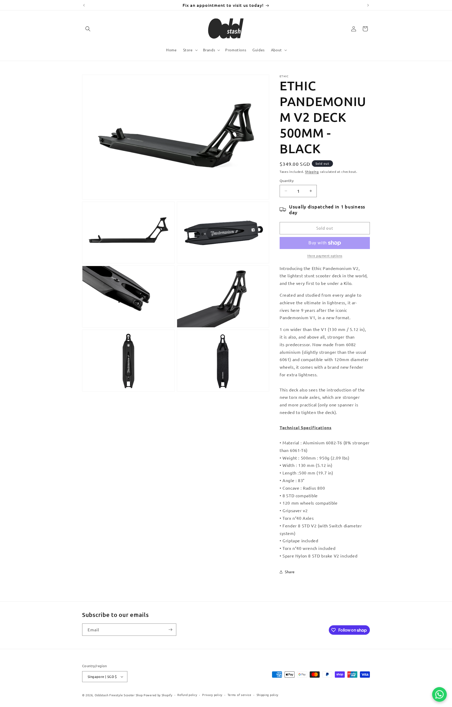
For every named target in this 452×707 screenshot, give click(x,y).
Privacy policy (212, 695)
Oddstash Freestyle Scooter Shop (119, 695)
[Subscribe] (170, 629)
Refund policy (187, 695)
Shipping (312, 171)
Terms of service (239, 695)
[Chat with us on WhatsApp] (439, 694)
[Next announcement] (368, 5)
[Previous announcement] (84, 5)
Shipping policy (268, 695)
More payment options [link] (324, 255)
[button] (88, 29)
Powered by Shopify (158, 695)
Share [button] (290, 571)
